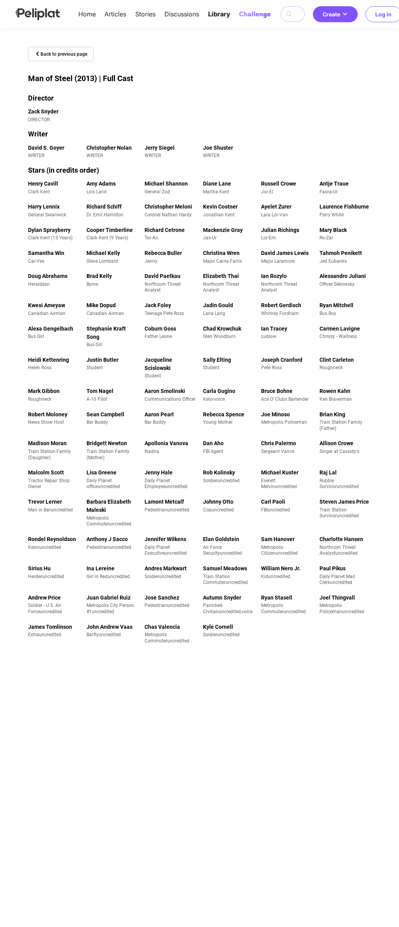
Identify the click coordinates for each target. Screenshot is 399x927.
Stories (145, 14)
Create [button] (331, 14)
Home (87, 14)
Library (219, 14)
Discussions (181, 14)
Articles (115, 14)
